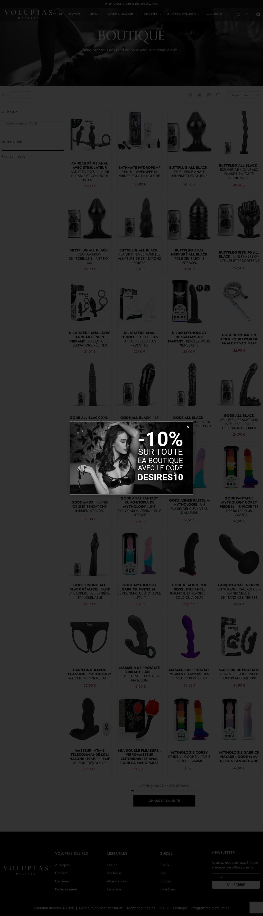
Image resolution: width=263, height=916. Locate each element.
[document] (131, 458)
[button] (187, 426)
